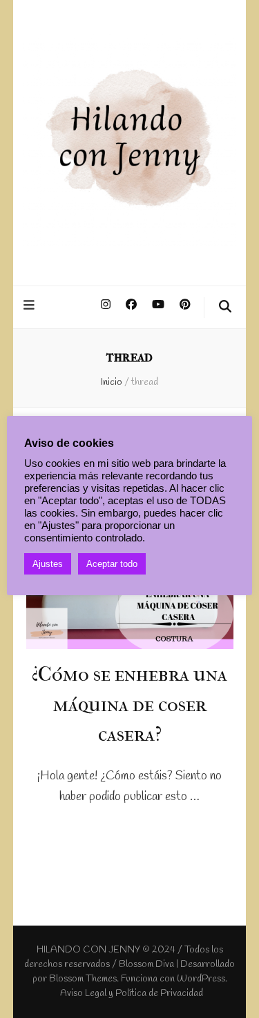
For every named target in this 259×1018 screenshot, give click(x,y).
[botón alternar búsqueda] (225, 307)
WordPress (201, 979)
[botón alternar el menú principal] (30, 306)
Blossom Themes (83, 979)
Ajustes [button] (47, 564)
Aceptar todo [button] (111, 564)
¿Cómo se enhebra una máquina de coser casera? (129, 704)
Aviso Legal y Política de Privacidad (131, 993)
